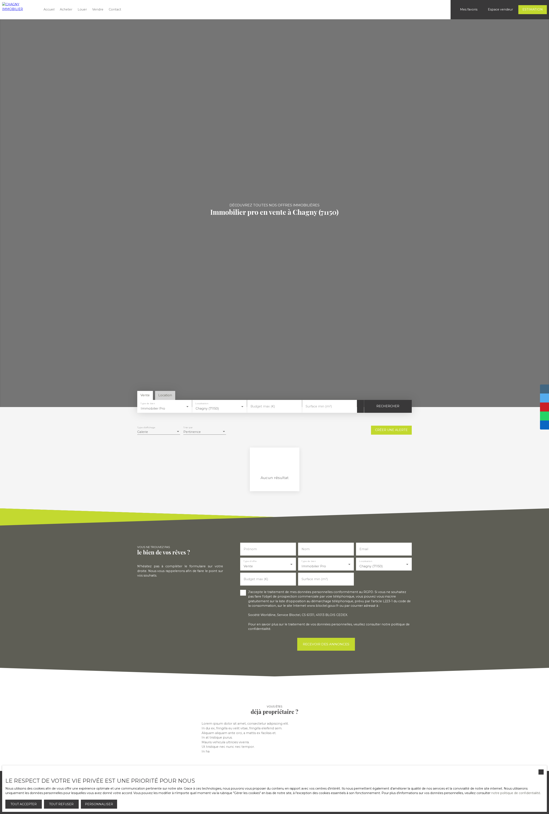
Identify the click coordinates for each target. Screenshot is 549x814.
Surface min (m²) (319, 406)
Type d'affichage (146, 427)
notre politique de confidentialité (515, 793)
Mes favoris (468, 9)
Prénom (250, 549)
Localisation (202, 403)
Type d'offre (250, 561)
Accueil (49, 9)
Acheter (66, 9)
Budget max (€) (262, 406)
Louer (82, 9)
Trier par (188, 427)
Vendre (97, 9)
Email (363, 549)
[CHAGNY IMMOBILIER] (19, 9)
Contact (115, 9)
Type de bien (147, 403)
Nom (306, 549)
